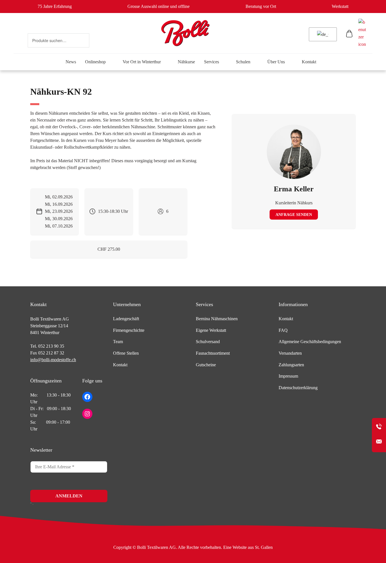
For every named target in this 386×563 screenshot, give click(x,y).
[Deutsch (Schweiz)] (322, 34)
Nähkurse (186, 61)
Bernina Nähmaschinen (217, 318)
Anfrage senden (294, 215)
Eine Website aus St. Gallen (248, 547)
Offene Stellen (126, 353)
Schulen (243, 61)
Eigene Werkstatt (211, 330)
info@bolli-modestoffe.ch (53, 359)
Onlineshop (95, 61)
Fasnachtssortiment (213, 353)
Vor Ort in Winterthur (142, 61)
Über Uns (276, 61)
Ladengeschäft (126, 318)
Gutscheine (206, 364)
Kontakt (309, 61)
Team (118, 341)
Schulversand (208, 341)
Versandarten (290, 353)
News (71, 61)
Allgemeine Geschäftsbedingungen (310, 341)
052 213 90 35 (51, 346)
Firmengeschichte (128, 330)
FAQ (283, 330)
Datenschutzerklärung (298, 387)
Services (211, 61)
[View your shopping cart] (349, 35)
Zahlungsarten (291, 364)
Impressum (288, 376)
